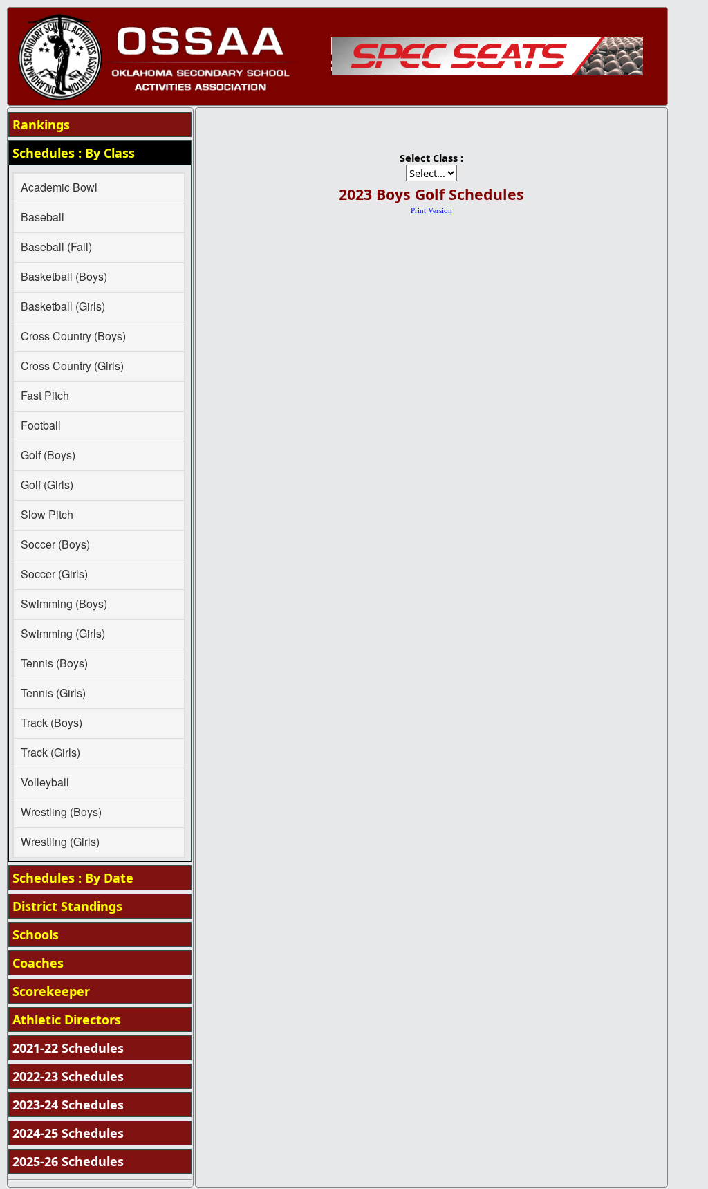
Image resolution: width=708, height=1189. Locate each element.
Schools (35, 934)
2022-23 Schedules (68, 1076)
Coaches (38, 963)
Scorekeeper (51, 991)
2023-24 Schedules (68, 1104)
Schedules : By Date (72, 877)
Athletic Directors (66, 1019)
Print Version (431, 210)
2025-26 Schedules (68, 1161)
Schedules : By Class (73, 153)
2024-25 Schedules (68, 1133)
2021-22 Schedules (68, 1048)
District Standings (67, 906)
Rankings (41, 124)
